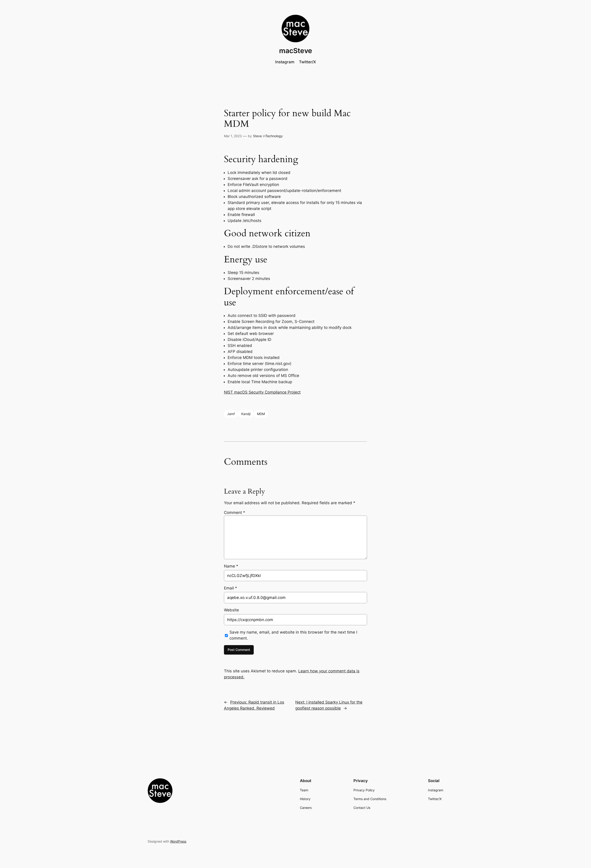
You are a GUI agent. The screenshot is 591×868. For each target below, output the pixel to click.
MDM (261, 414)
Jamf (231, 414)
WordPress (178, 841)
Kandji (245, 414)
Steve (257, 136)
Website (231, 610)
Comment (234, 512)
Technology (274, 136)
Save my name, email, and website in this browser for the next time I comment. (293, 635)
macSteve (295, 50)
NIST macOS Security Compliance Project (262, 392)
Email (230, 588)
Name (231, 566)
